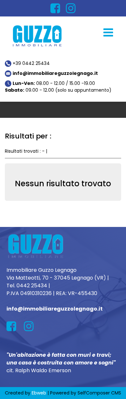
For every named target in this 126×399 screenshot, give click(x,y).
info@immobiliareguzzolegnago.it (55, 73)
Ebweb (39, 393)
